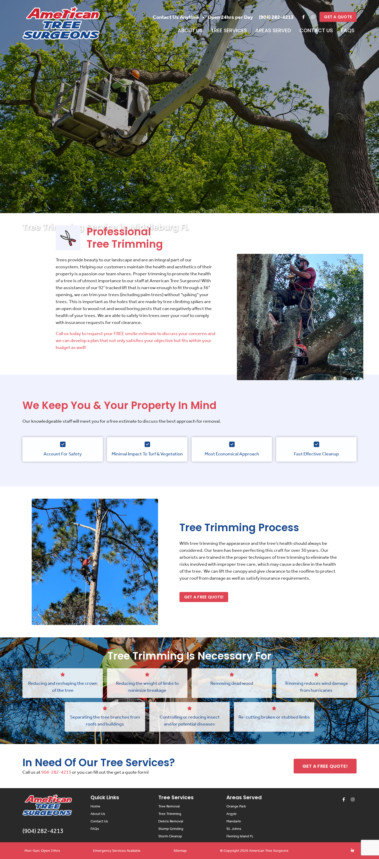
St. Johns (233, 829)
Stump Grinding (170, 829)
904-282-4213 (56, 772)
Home (95, 806)
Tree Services (229, 30)
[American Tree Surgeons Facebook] (303, 17)
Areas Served (273, 30)
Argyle (231, 814)
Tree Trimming (169, 814)
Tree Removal (169, 806)
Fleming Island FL (240, 836)
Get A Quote (338, 17)
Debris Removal (170, 821)
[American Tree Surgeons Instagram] (313, 17)
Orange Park (236, 806)
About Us (190, 30)
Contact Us (316, 30)
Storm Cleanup (170, 836)
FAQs (348, 30)
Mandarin (233, 821)
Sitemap (180, 850)
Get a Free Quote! (204, 597)
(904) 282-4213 (276, 17)
